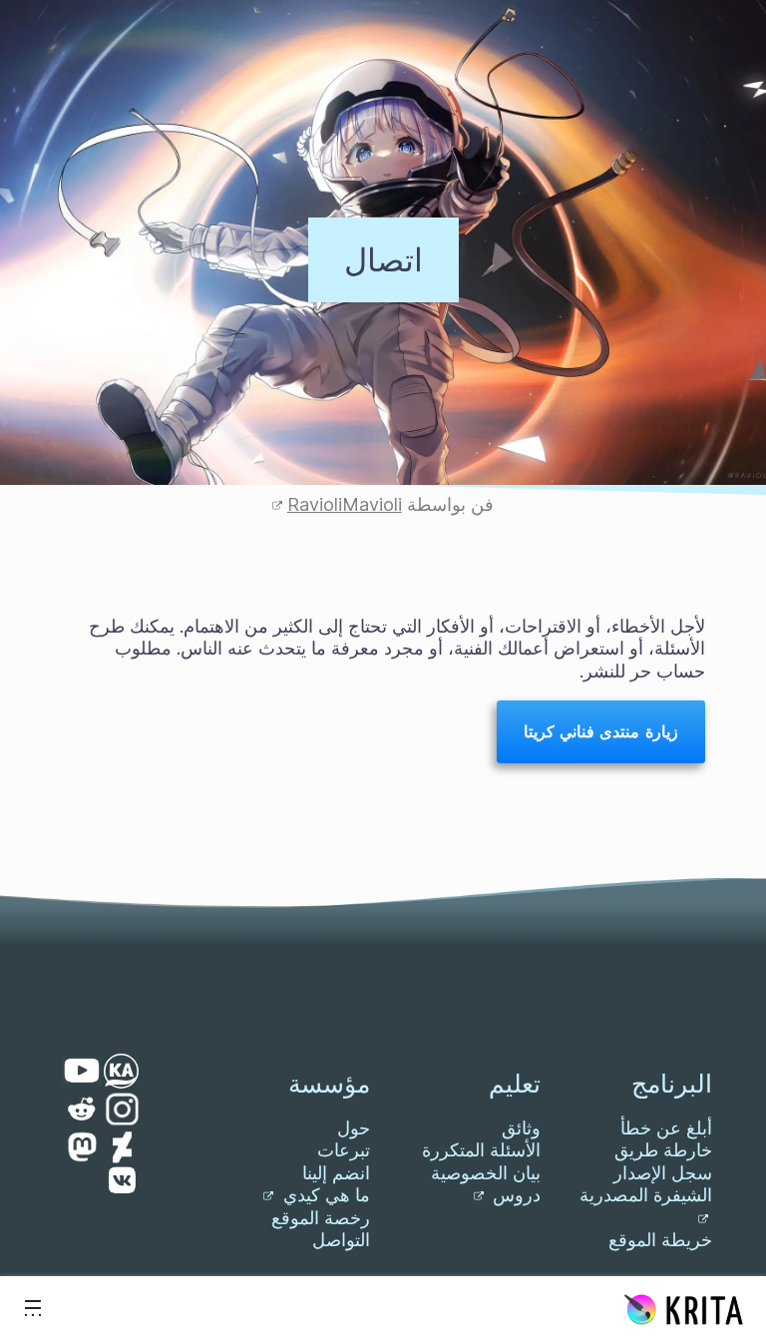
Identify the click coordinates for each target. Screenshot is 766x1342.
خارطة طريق (663, 1149)
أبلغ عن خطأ (666, 1128)
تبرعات (343, 1149)
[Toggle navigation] (33, 1309)
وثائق (521, 1128)
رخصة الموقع (320, 1217)
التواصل (341, 1239)
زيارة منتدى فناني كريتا (600, 731)
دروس (514, 1194)
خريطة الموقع (660, 1239)
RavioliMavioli (344, 504)
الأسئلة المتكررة (481, 1149)
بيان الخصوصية (486, 1172)
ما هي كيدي (324, 1194)
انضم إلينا (336, 1172)
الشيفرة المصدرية (645, 1194)
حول (353, 1128)
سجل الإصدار (662, 1172)
